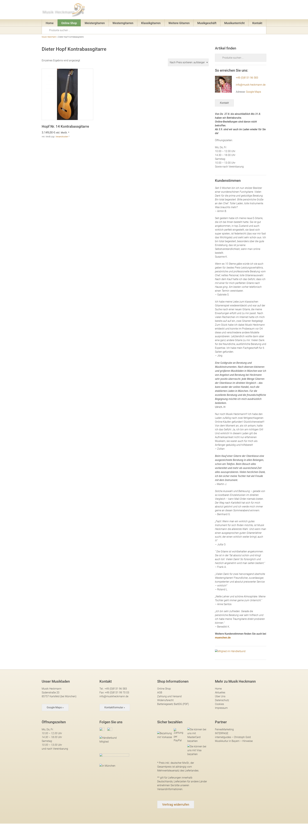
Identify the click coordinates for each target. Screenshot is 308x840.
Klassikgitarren (151, 23)
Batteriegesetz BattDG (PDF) (173, 704)
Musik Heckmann (49, 37)
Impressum (221, 707)
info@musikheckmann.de (113, 696)
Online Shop (69, 23)
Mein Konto (236, 10)
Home (50, 23)
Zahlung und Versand (169, 696)
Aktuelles (220, 692)
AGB (159, 692)
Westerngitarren (122, 23)
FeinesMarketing (224, 729)
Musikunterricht (234, 23)
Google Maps (253, 91)
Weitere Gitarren (179, 23)
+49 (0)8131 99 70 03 (117, 692)
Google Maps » (55, 707)
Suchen (46, 30)
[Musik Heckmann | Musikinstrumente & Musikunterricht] (64, 10)
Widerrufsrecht (165, 700)
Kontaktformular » (114, 707)
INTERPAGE (221, 733)
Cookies (219, 704)
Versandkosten (62, 137)
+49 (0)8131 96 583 (247, 77)
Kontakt (257, 23)
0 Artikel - (258, 10)
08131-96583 (200, 10)
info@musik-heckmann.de (250, 84)
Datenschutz (222, 700)
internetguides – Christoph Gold (233, 737)
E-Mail (218, 10)
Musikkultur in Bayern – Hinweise (234, 741)
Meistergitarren (95, 23)
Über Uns (220, 696)
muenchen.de (223, 637)
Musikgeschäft (206, 23)
